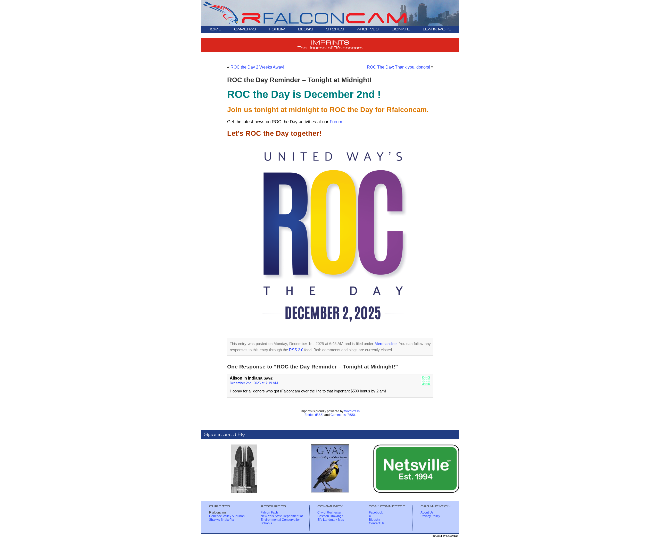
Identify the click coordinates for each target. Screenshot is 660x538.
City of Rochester (329, 512)
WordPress (352, 411)
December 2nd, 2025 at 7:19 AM (254, 383)
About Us (426, 512)
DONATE (401, 29)
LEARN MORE (437, 29)
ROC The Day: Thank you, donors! (398, 67)
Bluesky (374, 520)
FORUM (277, 29)
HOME (214, 29)
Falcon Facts (269, 512)
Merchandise (386, 343)
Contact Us (376, 523)
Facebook (376, 512)
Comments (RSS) (343, 415)
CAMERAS (245, 29)
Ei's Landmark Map (330, 520)
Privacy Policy (430, 516)
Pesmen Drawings (330, 516)
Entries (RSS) (314, 415)
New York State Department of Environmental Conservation (282, 518)
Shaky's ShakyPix (221, 520)
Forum (336, 121)
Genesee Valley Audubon (227, 516)
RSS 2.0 (296, 350)
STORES (335, 29)
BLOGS (305, 29)
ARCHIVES (368, 29)
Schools (266, 523)
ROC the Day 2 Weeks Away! (257, 67)
